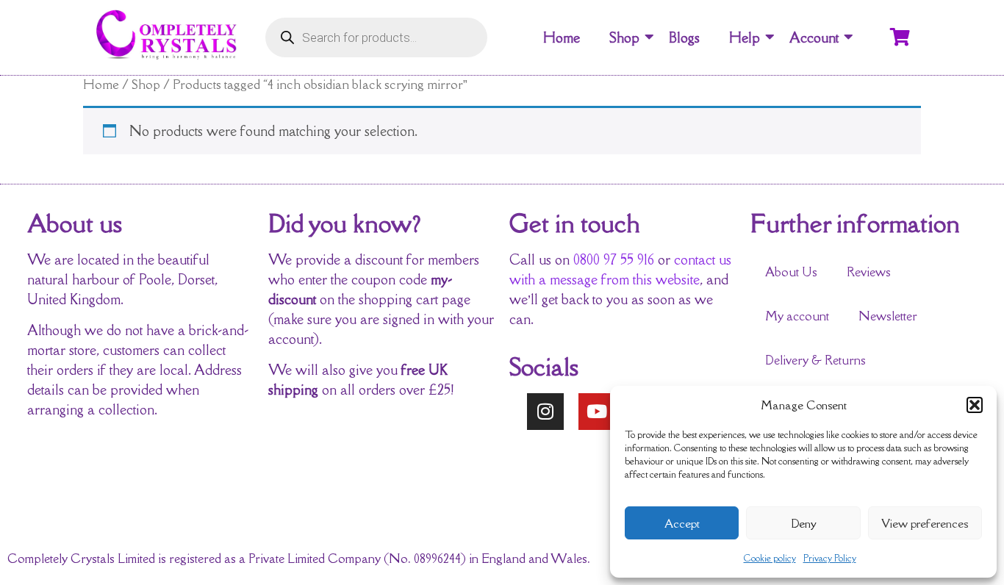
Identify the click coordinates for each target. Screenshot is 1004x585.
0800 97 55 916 (613, 259)
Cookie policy (770, 558)
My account (797, 316)
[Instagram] (545, 411)
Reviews (869, 272)
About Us (791, 272)
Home (561, 37)
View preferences (924, 523)
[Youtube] (596, 411)
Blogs (684, 37)
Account (814, 37)
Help (744, 37)
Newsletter (887, 316)
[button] (974, 405)
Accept (682, 523)
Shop (624, 37)
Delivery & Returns (815, 360)
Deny (804, 523)
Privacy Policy (829, 558)
